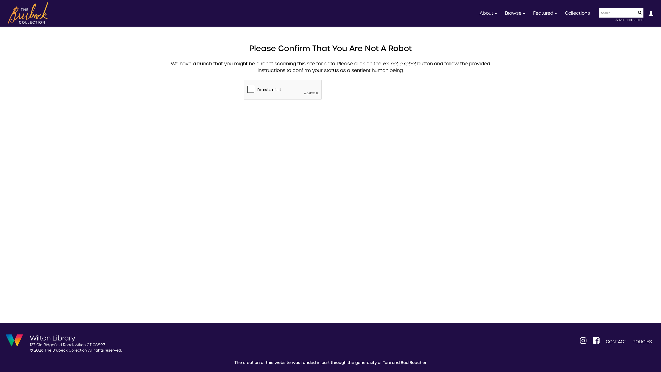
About (487, 13)
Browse (514, 13)
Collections (577, 13)
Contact (616, 342)
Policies (642, 342)
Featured (544, 13)
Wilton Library (52, 338)
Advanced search (629, 20)
